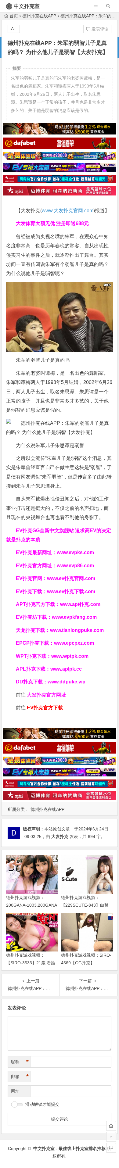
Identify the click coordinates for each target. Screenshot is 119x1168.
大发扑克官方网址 (46, 694)
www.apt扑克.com (81, 604)
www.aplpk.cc (66, 669)
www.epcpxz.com (74, 643)
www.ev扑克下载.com (71, 591)
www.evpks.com (75, 552)
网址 (15, 1091)
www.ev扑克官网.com (71, 578)
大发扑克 (59, 836)
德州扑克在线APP (39, 15)
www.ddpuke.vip (66, 681)
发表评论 (99, 29)
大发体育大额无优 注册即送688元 (52, 223)
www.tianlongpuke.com (77, 630)
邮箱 (20, 1076)
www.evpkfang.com (74, 617)
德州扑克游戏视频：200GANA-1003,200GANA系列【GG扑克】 (31, 905)
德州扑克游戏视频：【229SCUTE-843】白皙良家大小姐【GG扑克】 (85, 905)
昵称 (20, 1062)
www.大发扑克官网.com (67, 210)
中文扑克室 (27, 6)
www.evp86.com (75, 565)
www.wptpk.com (69, 656)
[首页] (111, 1126)
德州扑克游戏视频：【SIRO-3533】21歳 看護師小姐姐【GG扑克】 (30, 963)
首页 (13, 15)
